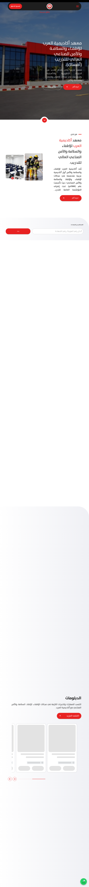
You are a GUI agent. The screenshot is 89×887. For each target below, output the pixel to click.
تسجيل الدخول (15, 6)
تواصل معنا (52, 86)
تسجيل (69, 637)
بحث (18, 231)
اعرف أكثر (75, 86)
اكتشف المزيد (73, 585)
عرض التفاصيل (72, 280)
